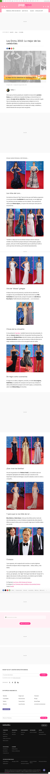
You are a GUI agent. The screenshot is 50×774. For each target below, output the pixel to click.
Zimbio (12, 586)
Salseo (32, 10)
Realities (5, 695)
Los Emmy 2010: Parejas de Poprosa (22, 582)
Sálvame (5, 704)
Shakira (4, 701)
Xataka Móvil (5, 734)
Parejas (35, 698)
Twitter (46, 6)
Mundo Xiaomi (5, 740)
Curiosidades (31, 590)
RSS (18, 682)
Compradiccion (6, 753)
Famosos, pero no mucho (13, 10)
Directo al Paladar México (33, 762)
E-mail (13, 48)
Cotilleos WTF (39, 10)
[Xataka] (1, 1)
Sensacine (23, 732)
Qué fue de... (25, 10)
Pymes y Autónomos (16, 751)
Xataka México (5, 761)
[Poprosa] (25, 5)
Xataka (4, 732)
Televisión (25, 590)
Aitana (16, 32)
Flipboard (11, 48)
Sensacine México (24, 761)
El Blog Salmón (15, 748)
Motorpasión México (43, 761)
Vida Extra (14, 734)
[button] (13, 90)
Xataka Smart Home (7, 738)
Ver (25, 623)
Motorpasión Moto (42, 734)
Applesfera (5, 736)
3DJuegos (14, 732)
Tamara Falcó (22, 701)
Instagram (48, 6)
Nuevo (4, 6)
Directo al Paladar (33, 732)
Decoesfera (5, 751)
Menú (2, 6)
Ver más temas (6, 709)
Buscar (6, 6)
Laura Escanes (22, 704)
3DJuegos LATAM (15, 761)
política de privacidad (16, 677)
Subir (43, 725)
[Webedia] (7, 725)
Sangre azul (21, 695)
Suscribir (43, 674)
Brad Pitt (11, 32)
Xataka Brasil (5, 763)
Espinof (22, 734)
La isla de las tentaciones (39, 704)
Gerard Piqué (37, 701)
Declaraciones (22, 698)
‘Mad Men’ (18, 333)
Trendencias (5, 748)
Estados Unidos (19, 590)
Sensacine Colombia (25, 763)
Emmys (37, 590)
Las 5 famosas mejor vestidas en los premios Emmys (26, 584)
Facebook (43, 6)
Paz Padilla (21, 32)
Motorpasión (41, 732)
